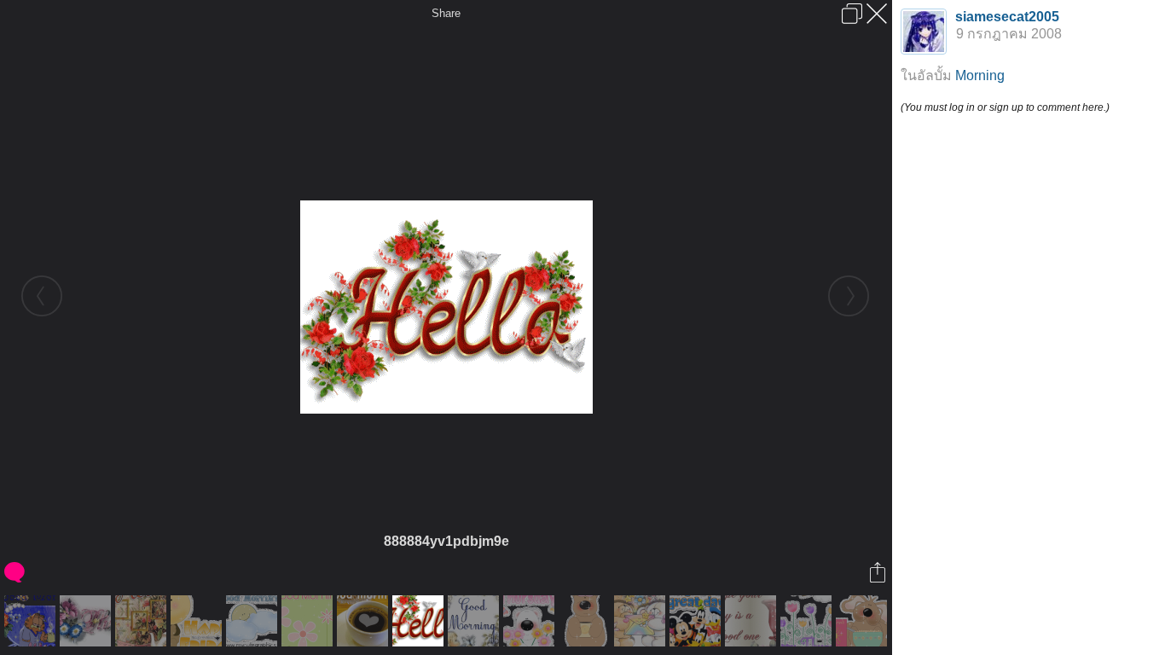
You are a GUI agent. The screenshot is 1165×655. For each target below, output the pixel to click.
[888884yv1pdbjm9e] (420, 620)
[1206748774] (364, 620)
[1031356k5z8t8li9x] (697, 620)
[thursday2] (808, 620)
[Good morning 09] (641, 620)
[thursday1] (531, 620)
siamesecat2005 (1007, 16)
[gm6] (253, 620)
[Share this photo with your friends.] (879, 572)
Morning (980, 75)
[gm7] (586, 620)
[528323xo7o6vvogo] (87, 620)
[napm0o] (752, 620)
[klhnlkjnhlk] (475, 620)
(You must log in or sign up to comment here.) (1005, 107)
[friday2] (198, 620)
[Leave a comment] (16, 572)
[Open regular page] (852, 13)
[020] (32, 620)
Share (446, 13)
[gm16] (309, 620)
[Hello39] (143, 620)
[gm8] (863, 620)
